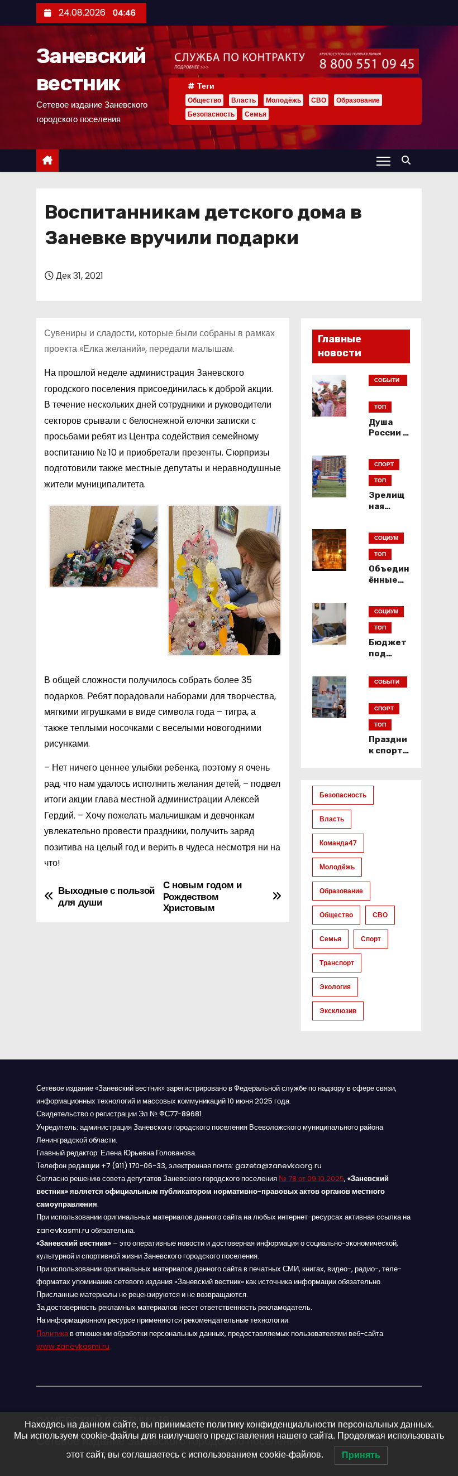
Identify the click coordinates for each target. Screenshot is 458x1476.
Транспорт (336, 962)
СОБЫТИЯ (386, 381)
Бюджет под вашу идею (388, 659)
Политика (52, 1333)
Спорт (371, 938)
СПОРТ (384, 464)
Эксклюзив (337, 1010)
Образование (358, 100)
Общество (204, 100)
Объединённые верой (389, 580)
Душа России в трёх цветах (388, 439)
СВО (318, 100)
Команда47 (338, 843)
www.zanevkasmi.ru (72, 1346)
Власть (243, 100)
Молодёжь (283, 100)
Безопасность (211, 114)
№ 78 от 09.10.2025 (311, 1178)
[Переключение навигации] (383, 160)
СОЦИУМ (386, 538)
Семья (255, 114)
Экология (335, 986)
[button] (409, 160)
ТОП (380, 407)
